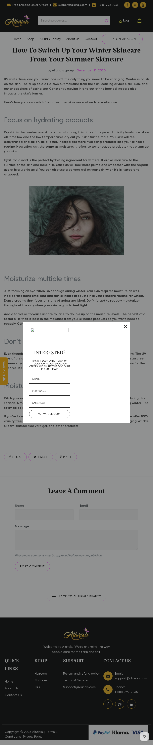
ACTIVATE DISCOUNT (50, 414)
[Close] (125, 326)
